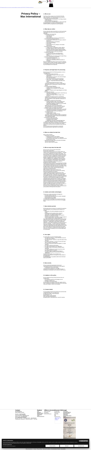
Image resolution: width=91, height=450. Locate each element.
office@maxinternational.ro (53, 20)
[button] (51, 4)
